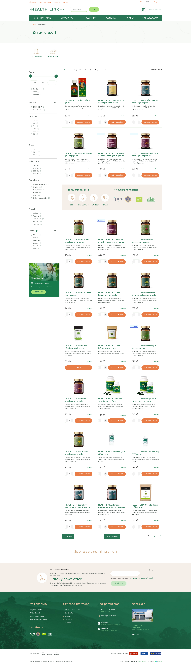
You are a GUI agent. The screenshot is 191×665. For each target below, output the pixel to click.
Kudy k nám (136, 634)
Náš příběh (32, 2)
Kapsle (37, 221)
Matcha (37, 235)
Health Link (38, 110)
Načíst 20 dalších (112, 536)
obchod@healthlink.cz (41, 283)
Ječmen (36, 243)
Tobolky (37, 224)
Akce (36, 92)
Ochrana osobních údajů (38, 619)
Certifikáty (68, 619)
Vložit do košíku (83, 122)
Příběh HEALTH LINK (72, 610)
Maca (36, 249)
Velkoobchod (35, 613)
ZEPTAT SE (39, 292)
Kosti (36, 195)
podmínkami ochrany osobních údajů (141, 578)
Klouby (36, 193)
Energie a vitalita (40, 184)
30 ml (36, 152)
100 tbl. (37, 171)
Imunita (37, 187)
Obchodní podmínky (37, 616)
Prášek (36, 213)
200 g (36, 131)
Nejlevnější (77, 70)
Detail (78, 368)
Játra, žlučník (38, 190)
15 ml (36, 149)
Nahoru (69, 536)
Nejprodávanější (100, 70)
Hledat (94, 9)
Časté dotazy (69, 613)
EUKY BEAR (38, 107)
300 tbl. (37, 174)
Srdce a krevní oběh (41, 198)
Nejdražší (88, 70)
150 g (36, 129)
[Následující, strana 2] (154, 536)
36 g (36, 134)
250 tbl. (37, 166)
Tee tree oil (38, 219)
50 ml (36, 155)
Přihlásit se (118, 583)
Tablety (37, 216)
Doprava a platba (45, 2)
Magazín (57, 2)
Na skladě (38, 89)
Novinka (37, 94)
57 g (36, 126)
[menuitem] (43, 18)
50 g (36, 123)
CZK (141, 2)
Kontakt (65, 2)
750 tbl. (37, 168)
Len (35, 238)
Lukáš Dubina (142, 661)
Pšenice (37, 240)
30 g (36, 120)
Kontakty (68, 623)
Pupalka (37, 246)
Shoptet (159, 661)
